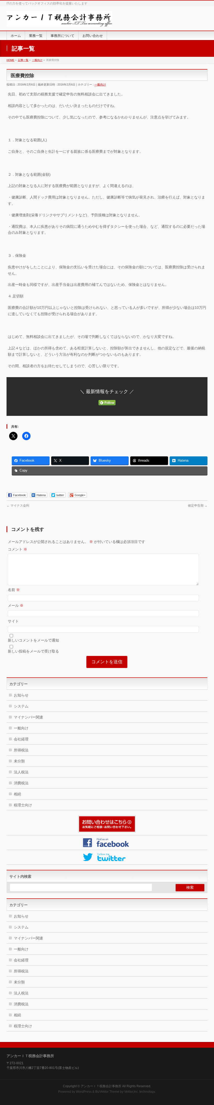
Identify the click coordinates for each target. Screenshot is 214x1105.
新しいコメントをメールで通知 (33, 640)
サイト (13, 621)
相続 (17, 794)
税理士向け (23, 805)
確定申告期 (197, 505)
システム (21, 706)
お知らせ (21, 695)
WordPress (84, 1091)
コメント (17, 549)
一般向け (100, 84)
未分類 (19, 761)
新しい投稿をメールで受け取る (33, 651)
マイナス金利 (18, 505)
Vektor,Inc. (131, 1091)
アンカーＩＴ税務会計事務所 (101, 1086)
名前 (14, 590)
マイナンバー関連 (28, 717)
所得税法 (21, 750)
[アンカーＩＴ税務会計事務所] (59, 20)
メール (15, 605)
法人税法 (21, 772)
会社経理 (21, 739)
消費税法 (21, 783)
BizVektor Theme (107, 1091)
